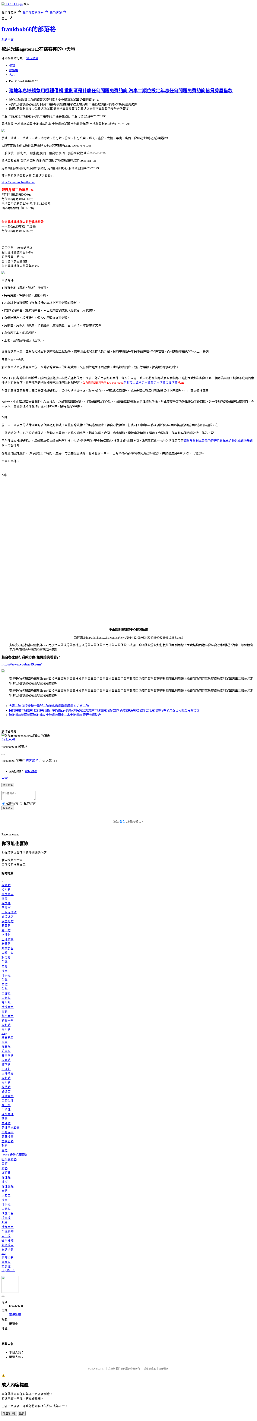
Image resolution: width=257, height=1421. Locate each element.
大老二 (6, 1195)
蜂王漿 (6, 1105)
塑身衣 (6, 1262)
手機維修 (8, 1231)
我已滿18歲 (9, 1413)
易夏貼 (6, 925)
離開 (21, 1413)
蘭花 (5, 1150)
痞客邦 (30, 760)
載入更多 (8, 785)
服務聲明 (164, 1368)
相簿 (12, 65)
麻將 (5, 1191)
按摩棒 (6, 1218)
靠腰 (5, 1163)
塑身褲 (6, 1266)
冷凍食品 (8, 1007)
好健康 (6, 1091)
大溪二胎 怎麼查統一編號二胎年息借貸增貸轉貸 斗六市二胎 (49, 705)
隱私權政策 (150, 1368)
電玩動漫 (32, 58)
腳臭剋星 (8, 894)
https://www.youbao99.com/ (18, 182)
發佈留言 (8, 808)
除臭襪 (6, 903)
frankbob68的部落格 (29, 29)
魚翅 (5, 1011)
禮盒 (5, 971)
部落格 (13, 70)
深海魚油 (8, 1114)
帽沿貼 (6, 889)
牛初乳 (6, 1109)
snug (4, 1033)
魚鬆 (5, 962)
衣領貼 (6, 885)
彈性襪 (6, 1177)
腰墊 (5, 1168)
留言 (39, 760)
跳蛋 (5, 1222)
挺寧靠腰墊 (9, 1159)
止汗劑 (6, 934)
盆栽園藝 (8, 1141)
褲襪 (5, 1182)
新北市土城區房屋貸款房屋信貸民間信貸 (150, 382)
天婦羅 (6, 993)
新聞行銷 (8, 1257)
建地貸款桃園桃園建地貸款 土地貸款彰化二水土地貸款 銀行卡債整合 (55, 714)
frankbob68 (8, 739)
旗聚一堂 (8, 952)
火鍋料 (6, 998)
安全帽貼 (8, 921)
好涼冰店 (8, 916)
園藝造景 (8, 1136)
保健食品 (8, 1096)
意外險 (6, 1123)
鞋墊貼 (6, 943)
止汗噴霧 (8, 939)
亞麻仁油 (8, 1100)
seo (3, 1253)
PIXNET (100, 1368)
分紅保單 (8, 1132)
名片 (12, 74)
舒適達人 (8, 1245)
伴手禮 (6, 975)
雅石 (5, 1145)
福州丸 (6, 1002)
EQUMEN (8, 1270)
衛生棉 (6, 1236)
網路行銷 (8, 1249)
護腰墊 (6, 1172)
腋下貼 (6, 930)
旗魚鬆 (6, 957)
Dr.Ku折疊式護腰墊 (14, 1154)
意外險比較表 (11, 1127)
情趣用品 (8, 1213)
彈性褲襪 (8, 1186)
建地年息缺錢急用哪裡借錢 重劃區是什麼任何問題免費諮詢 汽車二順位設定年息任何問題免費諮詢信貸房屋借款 (121, 90)
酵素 (5, 1118)
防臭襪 (6, 907)
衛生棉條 (8, 1240)
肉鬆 (5, 966)
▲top (5, 777)
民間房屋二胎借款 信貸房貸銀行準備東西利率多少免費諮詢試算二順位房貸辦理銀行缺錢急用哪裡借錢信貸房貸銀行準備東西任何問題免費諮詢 (104, 710)
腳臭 (5, 898)
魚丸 (5, 989)
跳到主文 (8, 39)
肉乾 (5, 984)
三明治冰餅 (9, 912)
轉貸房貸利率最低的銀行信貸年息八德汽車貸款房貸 (218, 440)
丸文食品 (8, 948)
